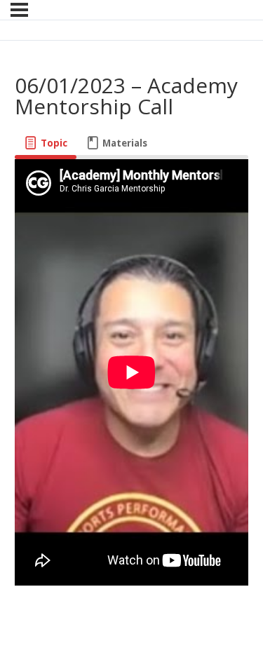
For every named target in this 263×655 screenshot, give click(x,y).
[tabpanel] (131, 374)
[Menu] (19, 10)
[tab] (45, 143)
